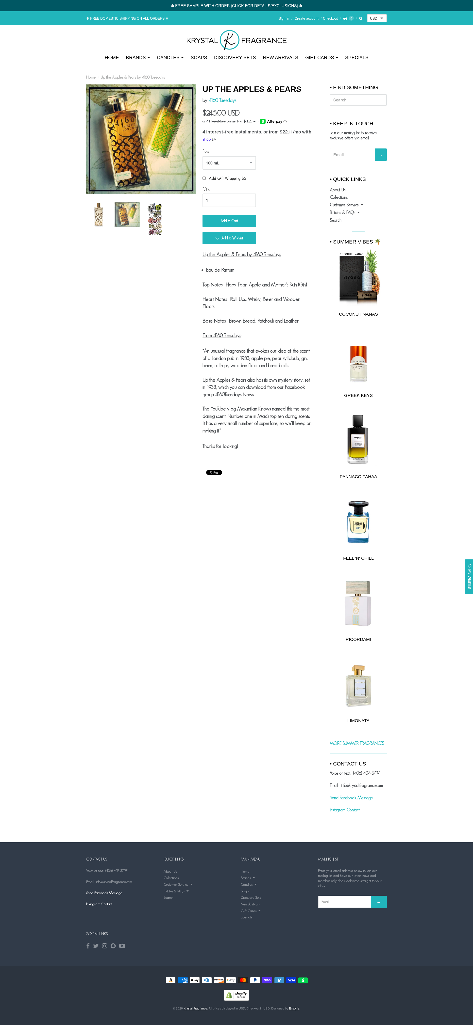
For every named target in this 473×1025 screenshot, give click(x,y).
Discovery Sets (235, 57)
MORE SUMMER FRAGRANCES (357, 743)
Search (335, 220)
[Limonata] (358, 684)
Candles (168, 57)
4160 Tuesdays (222, 100)
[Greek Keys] (358, 359)
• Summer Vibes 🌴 (355, 241)
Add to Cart (229, 221)
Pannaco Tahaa (358, 476)
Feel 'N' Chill (358, 558)
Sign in (284, 18)
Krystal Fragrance (195, 1008)
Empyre (294, 1008)
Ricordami (358, 639)
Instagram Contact (345, 809)
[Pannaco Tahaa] (358, 440)
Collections (339, 197)
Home (112, 57)
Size (206, 151)
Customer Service (344, 204)
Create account (307, 18)
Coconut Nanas (358, 314)
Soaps (199, 57)
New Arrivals (280, 57)
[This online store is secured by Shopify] (236, 999)
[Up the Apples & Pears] (237, 40)
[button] (229, 238)
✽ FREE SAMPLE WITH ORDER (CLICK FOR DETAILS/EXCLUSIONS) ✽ (236, 5)
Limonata (358, 720)
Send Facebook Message (351, 797)
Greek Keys (358, 395)
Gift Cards (319, 57)
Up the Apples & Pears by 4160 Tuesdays (133, 77)
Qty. (206, 189)
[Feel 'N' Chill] (358, 521)
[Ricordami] (358, 603)
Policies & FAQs (342, 212)
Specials (357, 57)
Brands (136, 57)
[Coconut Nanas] (358, 277)
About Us (337, 189)
